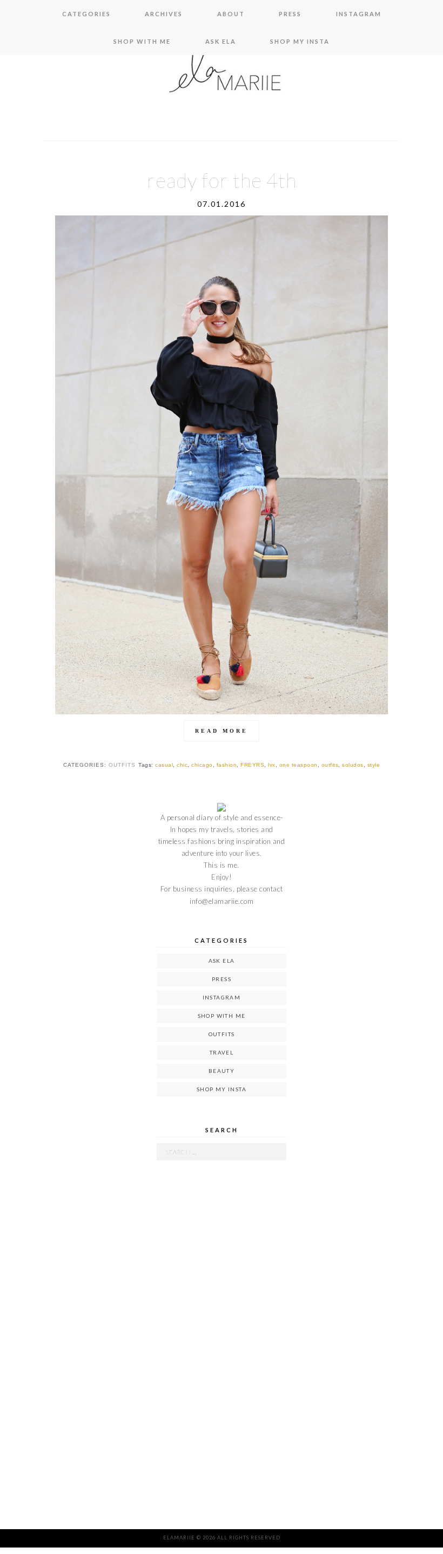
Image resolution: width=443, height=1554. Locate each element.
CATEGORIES (86, 13)
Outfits (222, 1034)
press (290, 13)
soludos (353, 765)
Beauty (221, 1070)
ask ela (220, 41)
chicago (202, 765)
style (373, 765)
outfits (122, 765)
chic (182, 765)
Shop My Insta (300, 41)
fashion (227, 765)
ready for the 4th (222, 180)
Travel (221, 1052)
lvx (272, 765)
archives (164, 13)
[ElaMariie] (221, 76)
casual (164, 765)
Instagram (358, 13)
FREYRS (252, 765)
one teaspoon (298, 765)
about (231, 13)
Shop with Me (142, 41)
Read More (221, 731)
